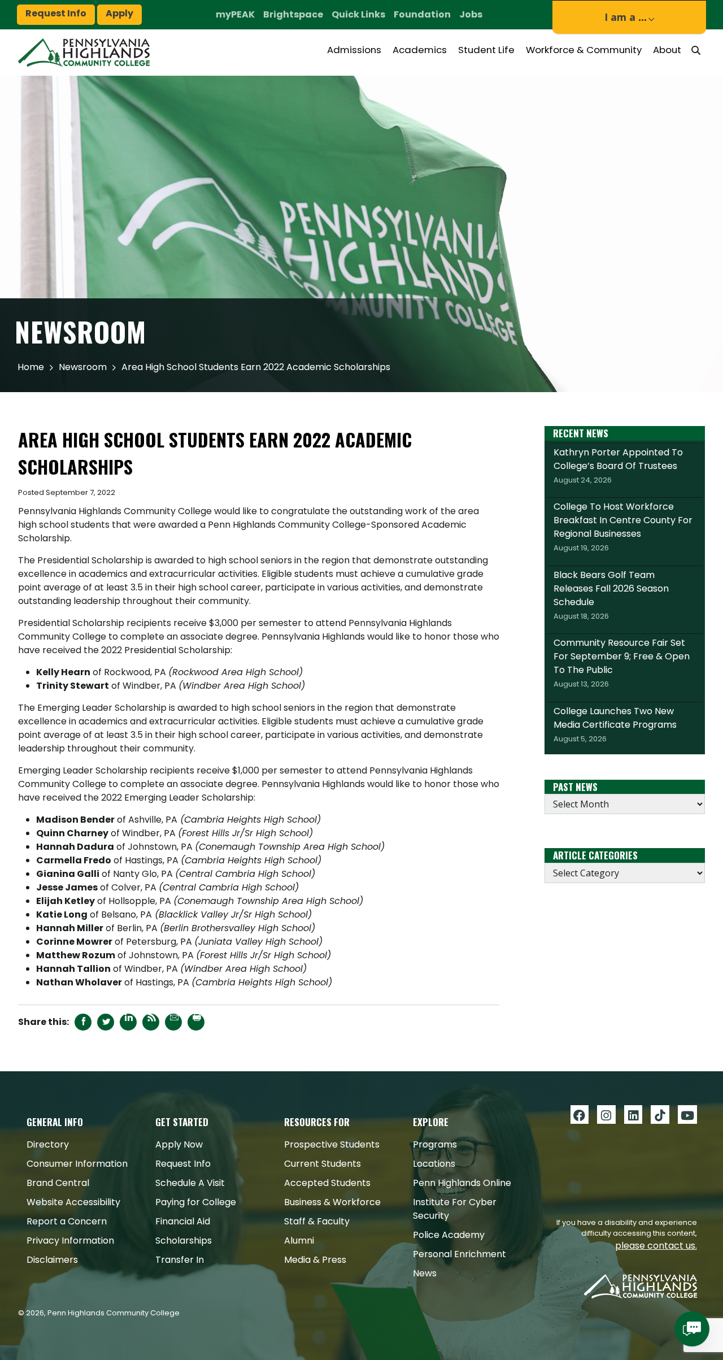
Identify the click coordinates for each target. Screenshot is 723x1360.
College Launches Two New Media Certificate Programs (615, 724)
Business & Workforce (332, 1202)
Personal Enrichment (459, 1254)
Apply (119, 13)
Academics (420, 50)
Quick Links (358, 14)
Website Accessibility (73, 1202)
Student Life (486, 50)
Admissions (354, 50)
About (667, 50)
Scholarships (183, 1240)
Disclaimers (52, 1259)
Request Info (55, 13)
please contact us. (656, 1245)
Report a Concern (67, 1221)
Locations (434, 1163)
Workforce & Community (584, 50)
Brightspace (293, 14)
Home (31, 366)
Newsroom (83, 366)
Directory (48, 1144)
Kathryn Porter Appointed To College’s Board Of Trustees (618, 465)
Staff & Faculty (317, 1221)
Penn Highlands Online (462, 1182)
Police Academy (449, 1234)
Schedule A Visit (190, 1182)
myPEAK (235, 14)
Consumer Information (77, 1163)
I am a (625, 17)
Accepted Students (327, 1182)
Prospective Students (332, 1144)
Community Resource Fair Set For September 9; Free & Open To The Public (622, 662)
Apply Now (179, 1144)
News (425, 1273)
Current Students (322, 1163)
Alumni (299, 1240)
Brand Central (58, 1182)
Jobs (470, 14)
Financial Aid (182, 1221)
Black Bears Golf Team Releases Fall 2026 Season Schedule (611, 595)
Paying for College (195, 1202)
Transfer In (179, 1259)
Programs (435, 1144)
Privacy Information (70, 1240)
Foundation (422, 14)
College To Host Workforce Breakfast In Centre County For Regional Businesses (623, 526)
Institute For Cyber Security (454, 1209)
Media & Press (315, 1259)
